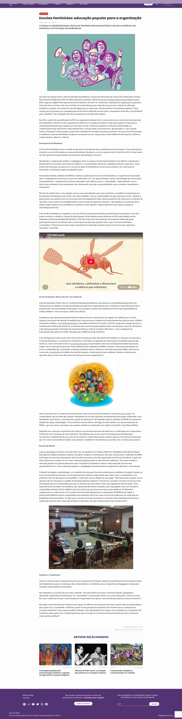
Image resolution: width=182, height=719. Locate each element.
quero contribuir (83, 703)
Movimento (43, 13)
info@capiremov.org (165, 715)
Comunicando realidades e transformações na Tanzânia (122, 671)
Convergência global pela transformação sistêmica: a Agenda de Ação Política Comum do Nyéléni (54, 672)
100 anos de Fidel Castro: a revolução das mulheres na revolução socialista (90, 671)
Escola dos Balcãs (48, 452)
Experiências (67, 667)
